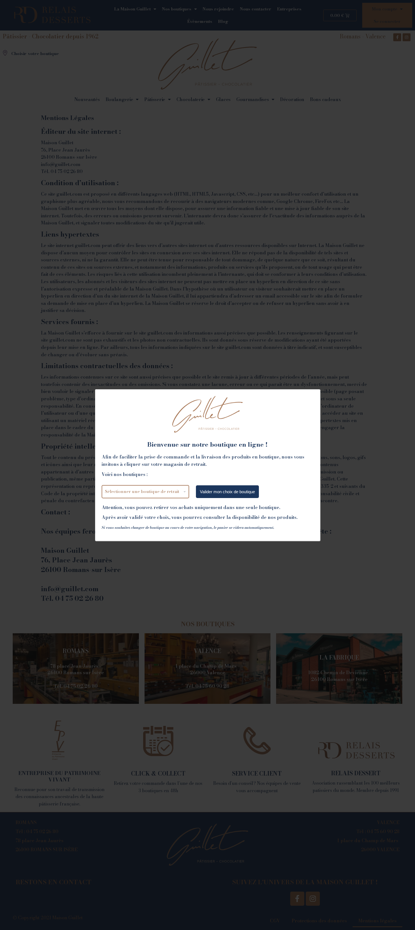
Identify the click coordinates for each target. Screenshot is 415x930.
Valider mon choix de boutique (227, 491)
